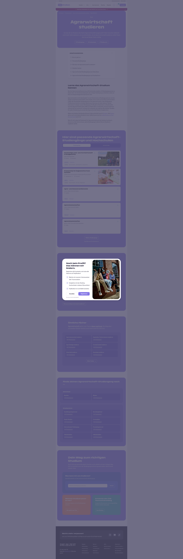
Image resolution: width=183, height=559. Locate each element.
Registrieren (84, 294)
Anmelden (71, 294)
